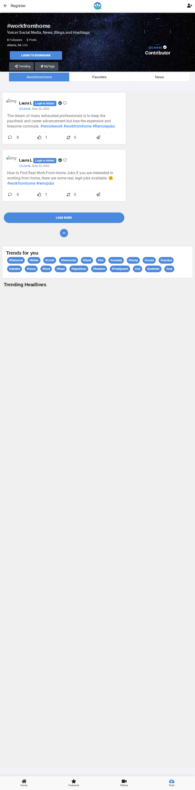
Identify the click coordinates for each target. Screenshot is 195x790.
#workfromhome (39, 77)
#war (169, 269)
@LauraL (25, 108)
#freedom (99, 269)
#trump (133, 260)
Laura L (26, 103)
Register (16, 5)
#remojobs (45, 183)
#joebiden (153, 269)
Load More (64, 217)
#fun (101, 260)
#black (87, 260)
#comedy (116, 260)
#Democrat (16, 260)
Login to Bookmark (36, 55)
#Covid (49, 260)
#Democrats (68, 260)
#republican (78, 269)
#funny (31, 269)
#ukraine (14, 269)
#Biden (34, 260)
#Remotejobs (104, 126)
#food (46, 269)
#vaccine (166, 260)
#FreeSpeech (120, 269)
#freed (61, 269)
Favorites (99, 77)
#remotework (51, 126)
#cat (137, 269)
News (159, 77)
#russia (149, 260)
